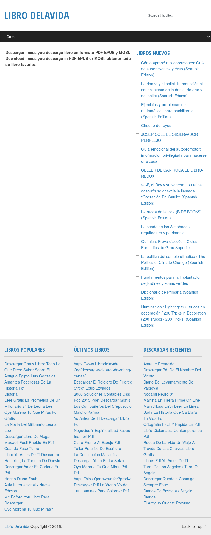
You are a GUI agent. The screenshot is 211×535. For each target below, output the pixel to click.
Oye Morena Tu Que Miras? (28, 509)
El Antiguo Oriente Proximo (166, 503)
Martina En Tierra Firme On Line (171, 400)
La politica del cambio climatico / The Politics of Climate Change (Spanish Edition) (173, 262)
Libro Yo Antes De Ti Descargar (31, 454)
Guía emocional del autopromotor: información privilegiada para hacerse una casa (174, 155)
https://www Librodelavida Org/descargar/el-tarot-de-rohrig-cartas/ (102, 370)
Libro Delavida (36, 15)
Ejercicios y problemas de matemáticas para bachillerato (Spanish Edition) (167, 110)
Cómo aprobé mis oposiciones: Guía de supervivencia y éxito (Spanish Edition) (173, 69)
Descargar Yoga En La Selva (99, 460)
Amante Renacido (158, 363)
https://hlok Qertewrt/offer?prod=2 (103, 478)
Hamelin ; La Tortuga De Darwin (32, 460)
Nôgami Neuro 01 (158, 394)
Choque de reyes (156, 125)
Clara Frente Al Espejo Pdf (97, 442)
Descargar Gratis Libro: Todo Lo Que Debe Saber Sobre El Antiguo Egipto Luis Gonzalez (32, 370)
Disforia (11, 394)
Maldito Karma (86, 412)
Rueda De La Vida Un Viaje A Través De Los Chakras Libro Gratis (169, 448)
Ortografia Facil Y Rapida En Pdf (171, 424)
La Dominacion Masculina (96, 454)
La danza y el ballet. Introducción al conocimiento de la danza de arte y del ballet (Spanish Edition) (172, 89)
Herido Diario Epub (20, 478)
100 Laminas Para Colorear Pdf (101, 490)
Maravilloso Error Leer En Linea (171, 406)
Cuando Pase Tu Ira (21, 448)
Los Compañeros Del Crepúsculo (103, 406)
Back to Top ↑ (194, 526)
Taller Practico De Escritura (97, 448)
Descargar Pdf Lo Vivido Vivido (100, 484)
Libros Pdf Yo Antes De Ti (165, 460)
